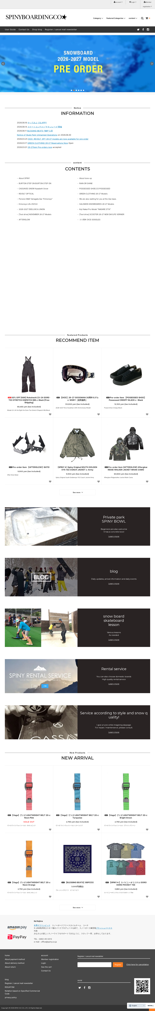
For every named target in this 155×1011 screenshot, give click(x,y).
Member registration (147, 4)
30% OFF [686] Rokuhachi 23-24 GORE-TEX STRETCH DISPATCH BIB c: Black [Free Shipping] (29, 400)
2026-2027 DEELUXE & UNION (32, 209)
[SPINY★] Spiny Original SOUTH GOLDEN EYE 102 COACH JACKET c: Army (77, 468)
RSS (6, 987)
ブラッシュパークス (104, 928)
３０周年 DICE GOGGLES (89, 219)
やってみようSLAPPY (37, 122)
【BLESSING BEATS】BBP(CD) (79, 882)
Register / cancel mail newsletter (61, 29)
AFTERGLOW (24, 219)
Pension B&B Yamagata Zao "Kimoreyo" (36, 199)
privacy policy (11, 997)
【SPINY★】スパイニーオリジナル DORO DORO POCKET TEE (128, 883)
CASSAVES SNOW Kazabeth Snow (33, 188)
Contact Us (24, 29)
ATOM (11, 987)
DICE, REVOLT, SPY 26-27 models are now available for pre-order (58, 139)
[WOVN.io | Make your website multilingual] (150, 1005)
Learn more (113, 536)
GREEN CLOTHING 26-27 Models (93, 194)
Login (133, 2)
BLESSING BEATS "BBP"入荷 (40, 131)
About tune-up (85, 178)
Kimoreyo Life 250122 (28, 204)
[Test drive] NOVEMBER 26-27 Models (35, 214)
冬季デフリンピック (42, 925)
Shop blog (37, 29)
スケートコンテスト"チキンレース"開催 (45, 127)
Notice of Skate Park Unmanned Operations (37, 135)
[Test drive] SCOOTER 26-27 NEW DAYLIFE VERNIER (101, 214)
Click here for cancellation (137, 964)
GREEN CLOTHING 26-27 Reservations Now (47, 143)
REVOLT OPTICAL (26, 194)
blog (7, 979)
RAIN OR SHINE (86, 183)
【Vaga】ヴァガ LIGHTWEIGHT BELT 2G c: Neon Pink (31, 816)
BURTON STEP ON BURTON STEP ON (35, 183)
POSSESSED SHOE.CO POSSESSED (94, 188)
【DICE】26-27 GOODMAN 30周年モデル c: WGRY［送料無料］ (79, 398)
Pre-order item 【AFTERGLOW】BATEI (30, 467)
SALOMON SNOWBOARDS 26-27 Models (96, 204)
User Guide (10, 29)
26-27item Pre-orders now (40, 147)
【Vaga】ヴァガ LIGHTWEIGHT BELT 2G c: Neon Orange (31, 883)
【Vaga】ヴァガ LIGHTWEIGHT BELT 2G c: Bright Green (127, 816)
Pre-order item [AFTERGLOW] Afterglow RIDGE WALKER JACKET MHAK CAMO (127, 468)
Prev (3, 64)
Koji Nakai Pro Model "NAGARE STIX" (95, 209)
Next (152, 64)
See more (77, 492)
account (118, 2)
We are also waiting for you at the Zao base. (97, 199)
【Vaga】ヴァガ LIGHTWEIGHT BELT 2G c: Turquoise (79, 816)
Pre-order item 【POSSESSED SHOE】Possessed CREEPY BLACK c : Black (127, 398)
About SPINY (24, 178)
